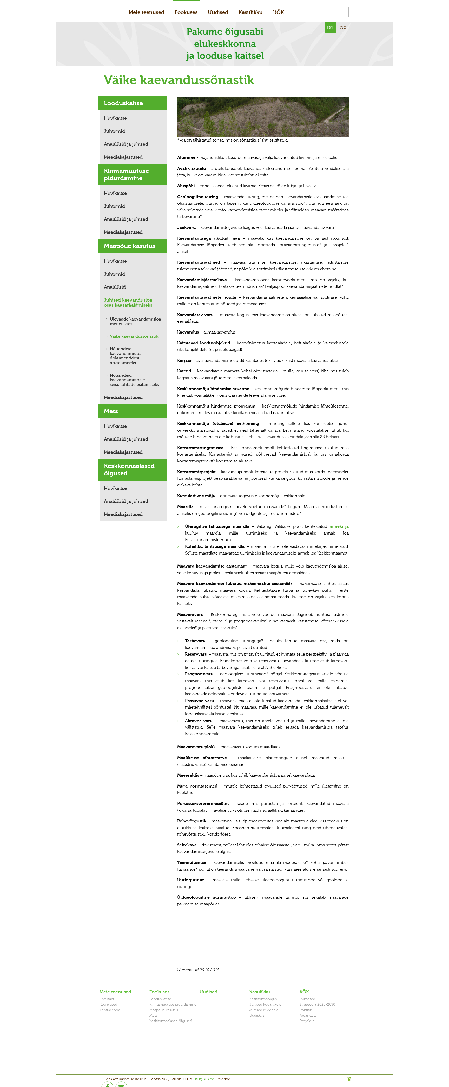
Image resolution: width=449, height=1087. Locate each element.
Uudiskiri (256, 1015)
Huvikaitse (115, 118)
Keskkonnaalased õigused (129, 469)
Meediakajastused (123, 157)
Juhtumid (114, 131)
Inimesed (307, 999)
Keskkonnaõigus (263, 999)
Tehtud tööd (110, 1010)
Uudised (218, 12)
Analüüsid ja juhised (126, 144)
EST (330, 28)
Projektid (307, 1021)
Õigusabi (107, 999)
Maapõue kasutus (129, 246)
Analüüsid (115, 287)
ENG (342, 28)
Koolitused (108, 1004)
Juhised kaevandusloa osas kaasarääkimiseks (128, 302)
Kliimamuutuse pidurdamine (126, 174)
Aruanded (308, 1015)
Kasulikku (251, 12)
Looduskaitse (123, 103)
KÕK (278, 12)
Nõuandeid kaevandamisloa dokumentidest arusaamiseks (126, 355)
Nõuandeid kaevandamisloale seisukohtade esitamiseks (134, 380)
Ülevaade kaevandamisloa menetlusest (135, 321)
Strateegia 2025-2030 (317, 1004)
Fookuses (186, 12)
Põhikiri (306, 1010)
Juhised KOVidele (264, 1010)
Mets (111, 411)
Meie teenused (146, 12)
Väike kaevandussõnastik (134, 336)
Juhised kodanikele (265, 1004)
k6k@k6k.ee (204, 1079)
